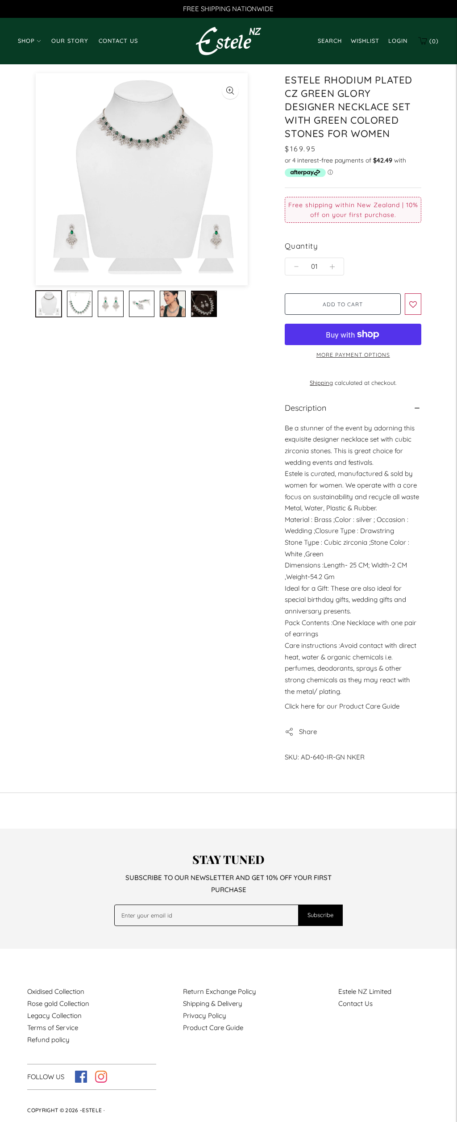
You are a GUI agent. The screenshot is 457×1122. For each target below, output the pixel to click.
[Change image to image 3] (110, 304)
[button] (413, 304)
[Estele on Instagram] (101, 1080)
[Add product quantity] (296, 266)
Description (305, 408)
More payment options (353, 354)
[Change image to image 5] (172, 304)
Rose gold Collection (58, 1003)
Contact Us (118, 40)
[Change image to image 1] (48, 304)
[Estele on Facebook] (81, 1080)
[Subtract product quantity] (332, 266)
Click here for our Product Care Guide (342, 706)
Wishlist (365, 40)
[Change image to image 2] (79, 304)
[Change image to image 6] (203, 304)
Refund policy (48, 1039)
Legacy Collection (54, 1015)
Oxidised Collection (55, 991)
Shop (26, 40)
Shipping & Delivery (212, 1003)
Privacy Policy (204, 1015)
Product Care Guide (213, 1027)
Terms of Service (52, 1027)
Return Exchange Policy (219, 991)
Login (397, 40)
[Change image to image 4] (141, 304)
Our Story (69, 40)
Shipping (321, 382)
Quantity (301, 245)
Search (330, 40)
